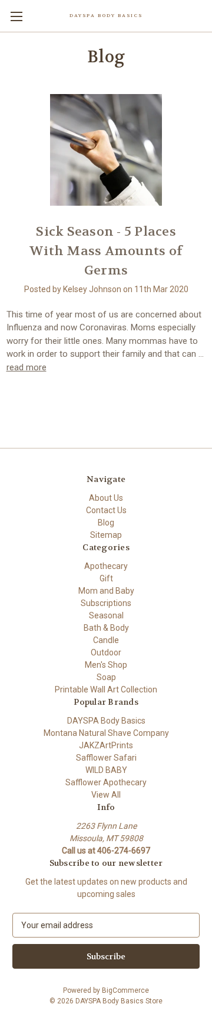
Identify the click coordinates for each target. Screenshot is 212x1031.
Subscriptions (106, 603)
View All (106, 794)
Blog (106, 522)
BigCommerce (125, 990)
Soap (106, 677)
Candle (106, 640)
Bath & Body (106, 627)
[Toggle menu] (16, 16)
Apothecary (106, 566)
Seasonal (106, 615)
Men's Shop (106, 665)
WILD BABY (106, 770)
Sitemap (106, 535)
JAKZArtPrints (106, 745)
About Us (106, 498)
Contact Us (106, 510)
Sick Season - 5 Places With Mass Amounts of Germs (106, 251)
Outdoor (106, 652)
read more (26, 367)
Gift (106, 578)
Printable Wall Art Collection (106, 689)
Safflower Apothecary (106, 782)
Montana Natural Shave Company (106, 733)
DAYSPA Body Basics (106, 720)
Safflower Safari (106, 757)
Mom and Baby (106, 590)
